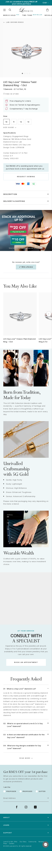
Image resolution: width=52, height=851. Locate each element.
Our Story (23, 841)
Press (5, 843)
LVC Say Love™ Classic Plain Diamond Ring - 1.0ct (19, 340)
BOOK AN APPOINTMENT (26, 662)
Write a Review (28, 267)
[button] (22, 73)
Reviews (41, 841)
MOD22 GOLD (9, 15)
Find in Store (12, 94)
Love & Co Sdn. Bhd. (10, 841)
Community (32, 841)
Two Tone (27, 15)
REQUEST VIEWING (26, 177)
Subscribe (39, 789)
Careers (11, 843)
